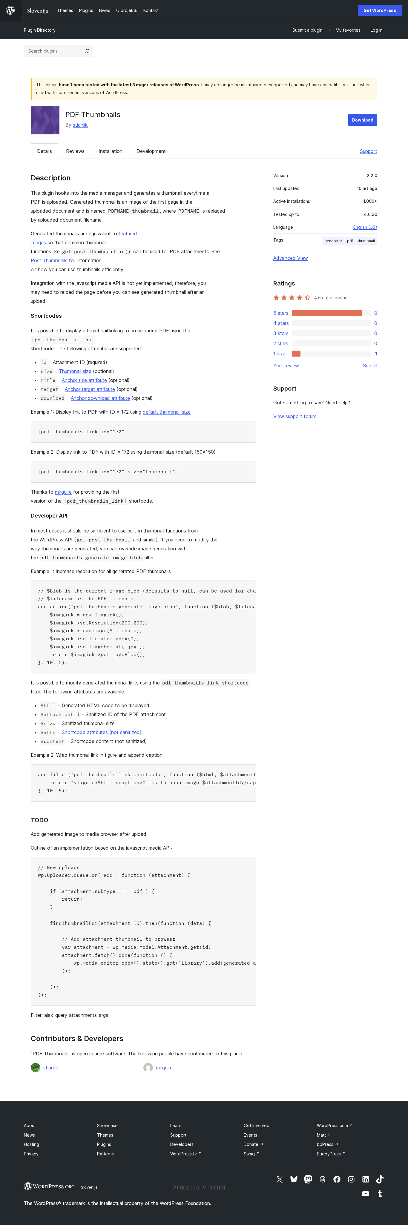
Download (362, 119)
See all (370, 366)
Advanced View (290, 258)
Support (368, 151)
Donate (253, 1144)
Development (151, 151)
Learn (175, 1125)
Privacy (31, 1153)
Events (250, 1135)
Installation (110, 151)
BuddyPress (331, 1153)
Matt (324, 1135)
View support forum (294, 416)
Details (44, 151)
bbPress (327, 1144)
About (30, 1125)
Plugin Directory (40, 30)
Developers (182, 1144)
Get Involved (256, 1125)
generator (333, 241)
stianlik (80, 125)
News (29, 1135)
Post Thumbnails (49, 260)
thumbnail (366, 241)
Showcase (107, 1125)
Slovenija (89, 1187)
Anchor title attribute (84, 380)
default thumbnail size (167, 412)
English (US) (365, 227)
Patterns (105, 1153)
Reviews (75, 151)
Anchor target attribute (90, 389)
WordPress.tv (186, 1153)
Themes (105, 1135)
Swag (252, 1153)
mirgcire (63, 492)
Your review (286, 366)
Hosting (31, 1144)
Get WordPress (379, 10)
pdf (350, 241)
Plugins (104, 1144)
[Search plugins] (87, 51)
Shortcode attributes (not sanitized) (102, 732)
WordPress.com (335, 1125)
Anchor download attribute (100, 398)
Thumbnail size (75, 371)
